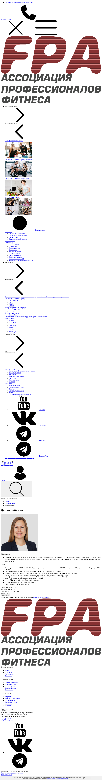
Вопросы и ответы (15, 251)
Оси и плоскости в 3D (16, 259)
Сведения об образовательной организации (19, 2)
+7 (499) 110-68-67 (7, 19)
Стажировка (13, 246)
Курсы (7, 670)
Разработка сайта (6, 775)
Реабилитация (13, 237)
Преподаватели (14, 380)
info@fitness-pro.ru (7, 465)
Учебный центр (14, 333)
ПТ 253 (14, 300)
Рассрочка (12, 374)
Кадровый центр (14, 385)
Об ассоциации (10, 369)
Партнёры (12, 378)
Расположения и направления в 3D (21, 261)
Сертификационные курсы (14, 141)
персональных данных (41, 597)
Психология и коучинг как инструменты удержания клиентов (26, 317)
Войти (3, 480)
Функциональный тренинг (18, 239)
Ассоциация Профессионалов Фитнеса (22, 371)
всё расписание (10, 318)
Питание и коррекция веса (18, 235)
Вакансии (12, 389)
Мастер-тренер (10, 241)
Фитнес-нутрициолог (12, 313)
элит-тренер (9, 242)
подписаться (5, 595)
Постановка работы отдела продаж (20, 394)
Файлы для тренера (15, 257)
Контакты (12, 382)
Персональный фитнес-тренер (15, 299)
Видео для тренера (15, 255)
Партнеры (8, 704)
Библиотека (13, 250)
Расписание (9, 674)
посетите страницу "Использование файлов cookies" (58, 778)
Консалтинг (9, 383)
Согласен (87, 778)
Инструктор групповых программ (16, 308)
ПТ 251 (11, 304)
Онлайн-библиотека (12, 683)
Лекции (11, 320)
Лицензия (8, 697)
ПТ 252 (11, 302)
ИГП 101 (14, 309)
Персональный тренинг (17, 233)
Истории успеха (14, 248)
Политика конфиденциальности (12, 773)
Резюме (11, 392)
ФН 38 (13, 315)
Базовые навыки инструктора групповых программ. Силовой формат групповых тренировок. (37, 297)
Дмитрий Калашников (16, 376)
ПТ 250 (11, 306)
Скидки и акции (14, 253)
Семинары (8, 232)
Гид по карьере (14, 244)
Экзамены (12, 326)
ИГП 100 (12, 311)
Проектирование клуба (17, 387)
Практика (12, 324)
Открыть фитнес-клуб (16, 391)
